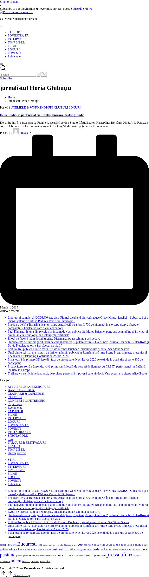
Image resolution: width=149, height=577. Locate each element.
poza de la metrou (48, 555)
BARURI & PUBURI (21, 390)
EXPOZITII (15, 411)
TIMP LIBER (16, 449)
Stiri (10, 439)
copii (109, 544)
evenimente (30, 549)
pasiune (8, 555)
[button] (38, 75)
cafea (39, 544)
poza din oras (65, 555)
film (66, 549)
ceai (57, 545)
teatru (26, 561)
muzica (142, 549)
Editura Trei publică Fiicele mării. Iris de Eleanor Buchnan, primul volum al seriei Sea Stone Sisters (68, 349)
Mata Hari (123, 549)
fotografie (81, 550)
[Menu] (1, 26)
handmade (93, 549)
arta (14, 544)
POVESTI (14, 428)
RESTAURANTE (19, 432)
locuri (115, 550)
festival (57, 549)
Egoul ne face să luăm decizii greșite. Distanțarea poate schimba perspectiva (54, 338)
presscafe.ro (120, 554)
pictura (19, 556)
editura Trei (15, 549)
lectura (108, 549)
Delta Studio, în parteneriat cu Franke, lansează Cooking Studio (42, 115)
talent (16, 560)
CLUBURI (61, 107)
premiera (80, 556)
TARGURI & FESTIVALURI (27, 442)
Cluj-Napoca (65, 545)
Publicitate (14, 484)
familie (41, 550)
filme (73, 549)
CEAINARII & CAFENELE (26, 393)
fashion (48, 550)
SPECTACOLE (18, 435)
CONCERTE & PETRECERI (26, 400)
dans (129, 544)
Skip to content (9, 1)
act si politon (6, 544)
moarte (132, 549)
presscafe (100, 555)
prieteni (137, 556)
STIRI (12, 459)
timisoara (35, 561)
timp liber (45, 561)
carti (52, 544)
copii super (119, 544)
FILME (12, 414)
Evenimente (15, 407)
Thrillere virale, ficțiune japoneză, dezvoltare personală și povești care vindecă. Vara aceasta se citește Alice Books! (78, 373)
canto (45, 545)
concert (77, 544)
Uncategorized (17, 453)
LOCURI (75, 107)
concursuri (98, 544)
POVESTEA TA (18, 425)
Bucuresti (27, 544)
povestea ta (31, 555)
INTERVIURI (17, 418)
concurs (87, 544)
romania (5, 561)
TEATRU (14, 446)
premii (89, 555)
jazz (101, 550)
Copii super (15, 404)
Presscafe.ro (26, 12)
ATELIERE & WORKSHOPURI (32, 107)
